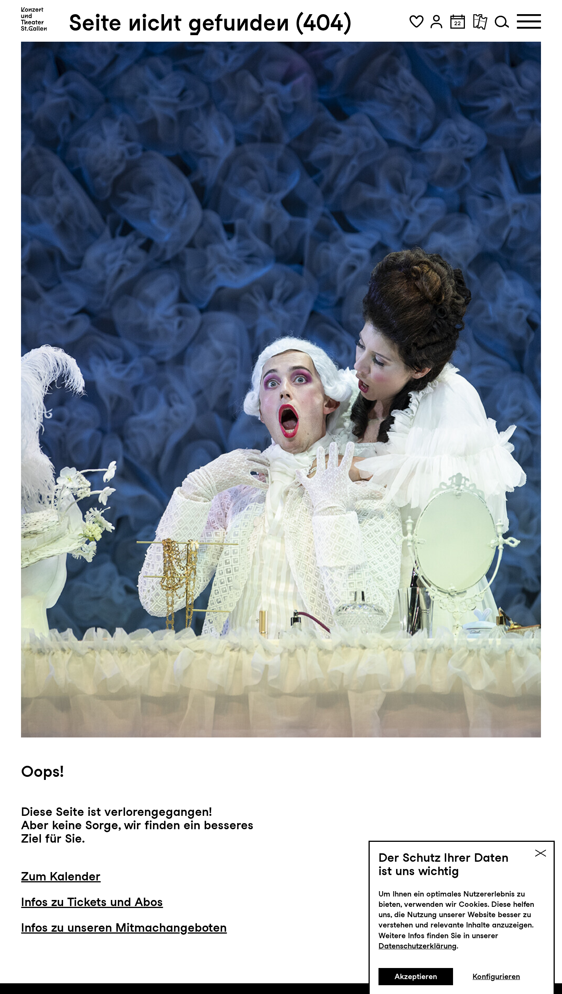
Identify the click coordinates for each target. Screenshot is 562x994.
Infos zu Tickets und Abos (92, 902)
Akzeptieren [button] (416, 976)
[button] (416, 21)
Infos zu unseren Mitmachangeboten (124, 927)
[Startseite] (33, 18)
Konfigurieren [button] (496, 976)
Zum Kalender (61, 876)
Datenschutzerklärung (417, 945)
